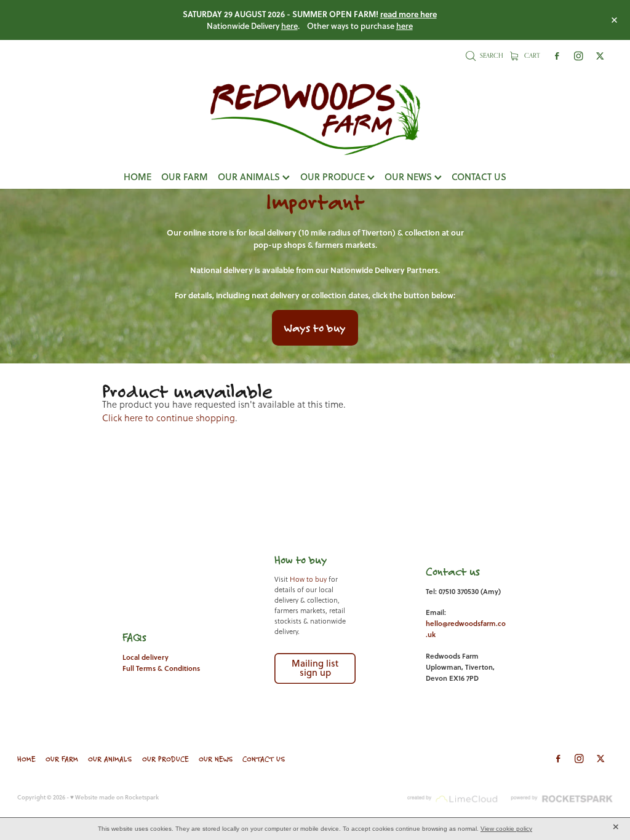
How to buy (308, 579)
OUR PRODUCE (333, 176)
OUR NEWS (409, 176)
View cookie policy (506, 828)
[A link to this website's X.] (600, 56)
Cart (531, 55)
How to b (294, 560)
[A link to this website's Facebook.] (557, 56)
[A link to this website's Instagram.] (578, 56)
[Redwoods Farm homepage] (315, 119)
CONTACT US (479, 176)
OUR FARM (184, 176)
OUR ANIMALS (250, 176)
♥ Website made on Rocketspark (114, 797)
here (289, 25)
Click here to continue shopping (168, 418)
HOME (137, 176)
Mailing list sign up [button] (315, 668)
